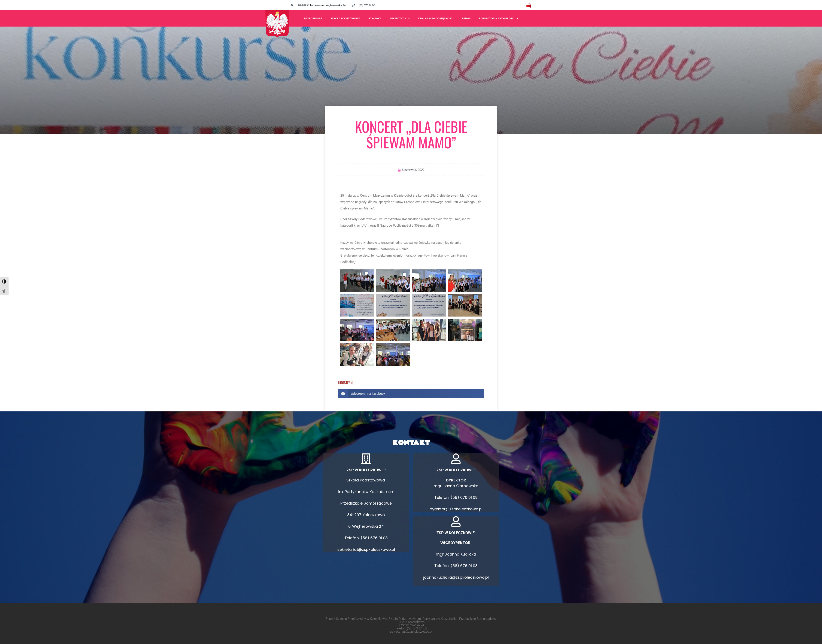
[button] (411, 393)
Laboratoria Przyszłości (497, 18)
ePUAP (466, 18)
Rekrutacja (398, 18)
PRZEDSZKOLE (313, 18)
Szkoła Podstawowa (345, 18)
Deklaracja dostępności (435, 18)
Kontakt (375, 18)
